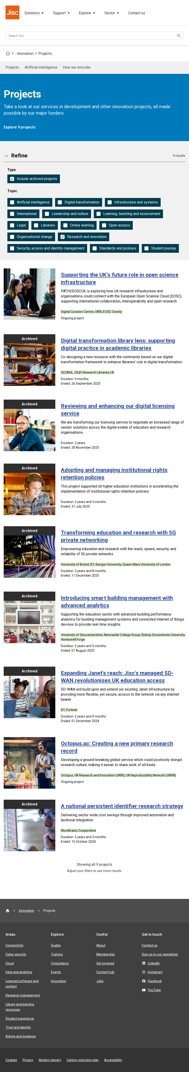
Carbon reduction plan (83, 1060)
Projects (45, 53)
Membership (105, 954)
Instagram (155, 972)
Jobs (99, 981)
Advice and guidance (21, 1036)
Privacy (28, 1060)
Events (56, 972)
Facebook (155, 981)
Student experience (20, 1018)
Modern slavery (50, 1060)
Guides (56, 945)
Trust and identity (18, 1027)
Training (57, 954)
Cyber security (16, 954)
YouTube (154, 990)
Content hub (105, 972)
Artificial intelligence (41, 67)
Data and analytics (19, 972)
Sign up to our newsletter (160, 954)
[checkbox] (33, 178)
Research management (23, 995)
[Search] (179, 36)
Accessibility (113, 1060)
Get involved (105, 963)
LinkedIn (154, 963)
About (100, 945)
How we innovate (77, 67)
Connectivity (15, 945)
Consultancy (60, 963)
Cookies (11, 1060)
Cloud (10, 963)
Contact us (136, 13)
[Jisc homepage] (13, 13)
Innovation (25, 53)
